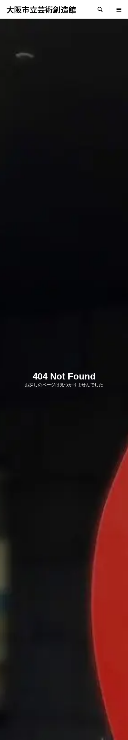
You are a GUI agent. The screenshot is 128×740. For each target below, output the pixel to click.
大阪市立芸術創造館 (41, 9)
